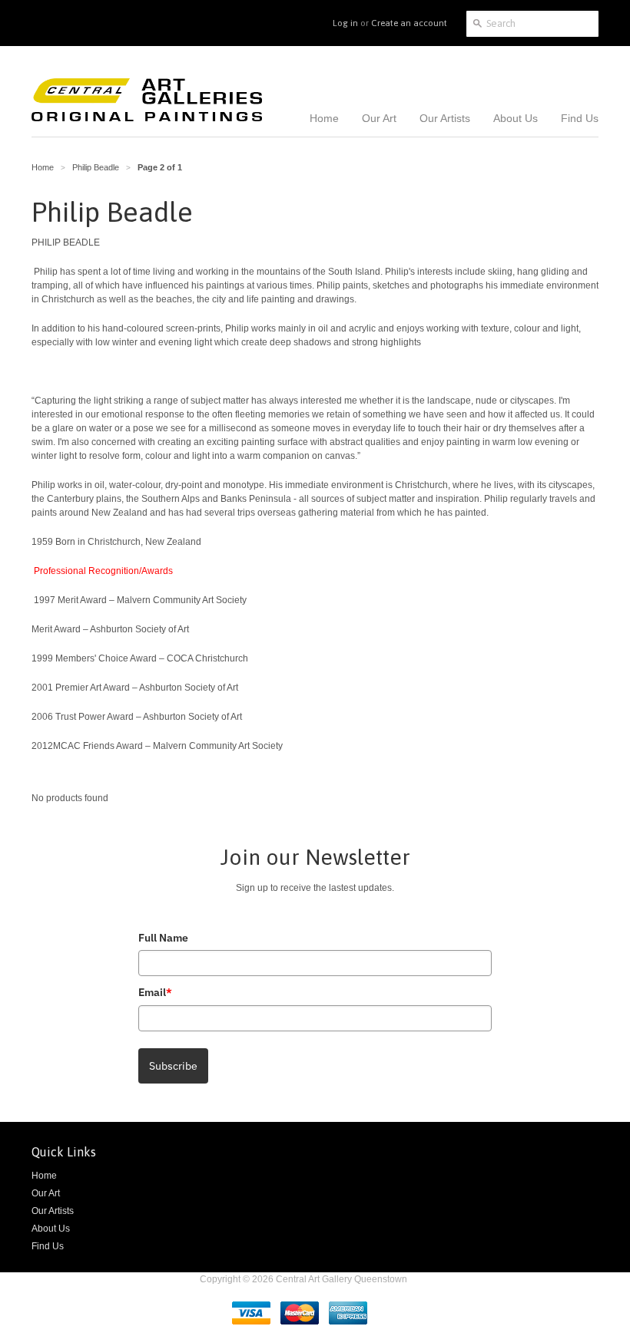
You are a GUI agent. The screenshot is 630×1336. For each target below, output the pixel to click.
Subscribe (173, 1066)
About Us (51, 1228)
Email (155, 992)
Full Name (163, 938)
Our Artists (53, 1211)
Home (44, 1175)
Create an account (409, 23)
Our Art (46, 1193)
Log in (345, 23)
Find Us (48, 1246)
